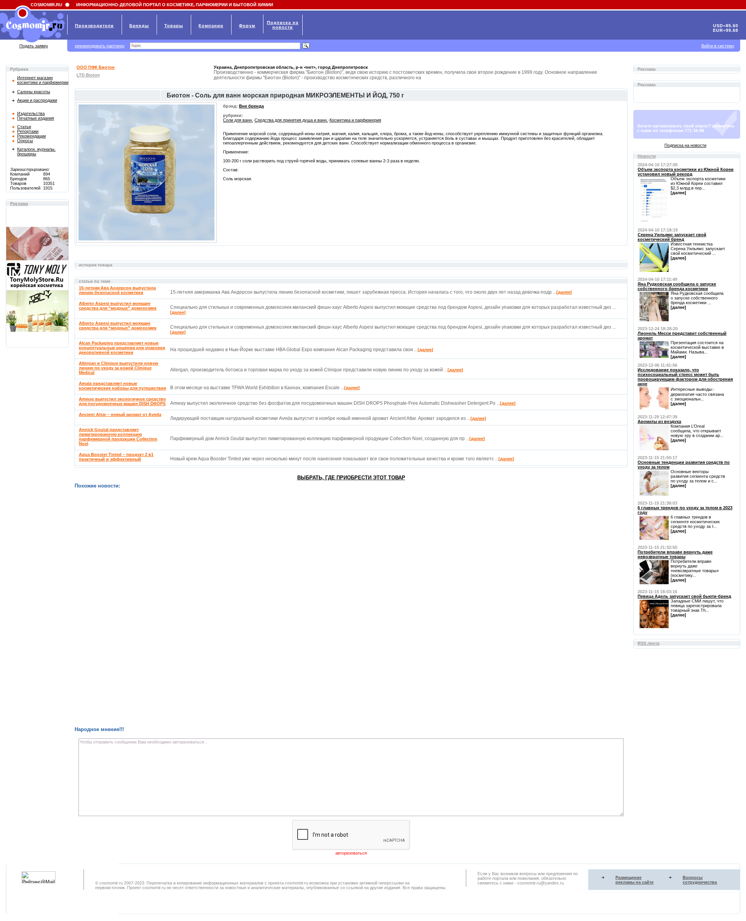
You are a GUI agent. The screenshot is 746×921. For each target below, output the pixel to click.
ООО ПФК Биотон (96, 67)
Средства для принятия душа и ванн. (291, 120)
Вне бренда (251, 106)
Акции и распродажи (37, 100)
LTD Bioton (88, 75)
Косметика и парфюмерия (355, 120)
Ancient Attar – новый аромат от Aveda (120, 414)
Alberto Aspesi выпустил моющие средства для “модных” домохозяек (118, 305)
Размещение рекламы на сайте (634, 879)
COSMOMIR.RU (46, 4)
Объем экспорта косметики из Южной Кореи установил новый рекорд (686, 171)
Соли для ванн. (238, 120)
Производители (94, 25)
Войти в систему (717, 46)
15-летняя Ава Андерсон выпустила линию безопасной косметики (117, 290)
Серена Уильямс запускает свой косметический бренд (672, 237)
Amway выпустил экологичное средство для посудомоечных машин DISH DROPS (122, 401)
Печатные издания (35, 118)
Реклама (19, 203)
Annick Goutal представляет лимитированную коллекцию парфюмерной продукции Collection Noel (118, 436)
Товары (173, 25)
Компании (211, 25)
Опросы (25, 140)
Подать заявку (33, 46)
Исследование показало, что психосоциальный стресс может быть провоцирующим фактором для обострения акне (685, 376)
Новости (647, 156)
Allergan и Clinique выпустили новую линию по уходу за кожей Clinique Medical (118, 368)
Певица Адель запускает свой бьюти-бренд (684, 596)
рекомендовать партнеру (100, 46)
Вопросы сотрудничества (700, 879)
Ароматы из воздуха (659, 421)
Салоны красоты (33, 91)
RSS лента (648, 643)
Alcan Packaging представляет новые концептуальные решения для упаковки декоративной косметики (122, 348)
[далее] (564, 292)
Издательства (31, 113)
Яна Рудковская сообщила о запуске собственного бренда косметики (677, 286)
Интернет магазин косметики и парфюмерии (42, 80)
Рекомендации (31, 136)
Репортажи (27, 131)
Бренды (139, 25)
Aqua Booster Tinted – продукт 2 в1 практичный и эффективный (116, 456)
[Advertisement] (308, 607)
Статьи (24, 126)
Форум (247, 25)
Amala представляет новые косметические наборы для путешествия (122, 385)
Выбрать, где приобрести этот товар (351, 478)
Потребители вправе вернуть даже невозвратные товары (675, 554)
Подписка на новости (685, 145)
